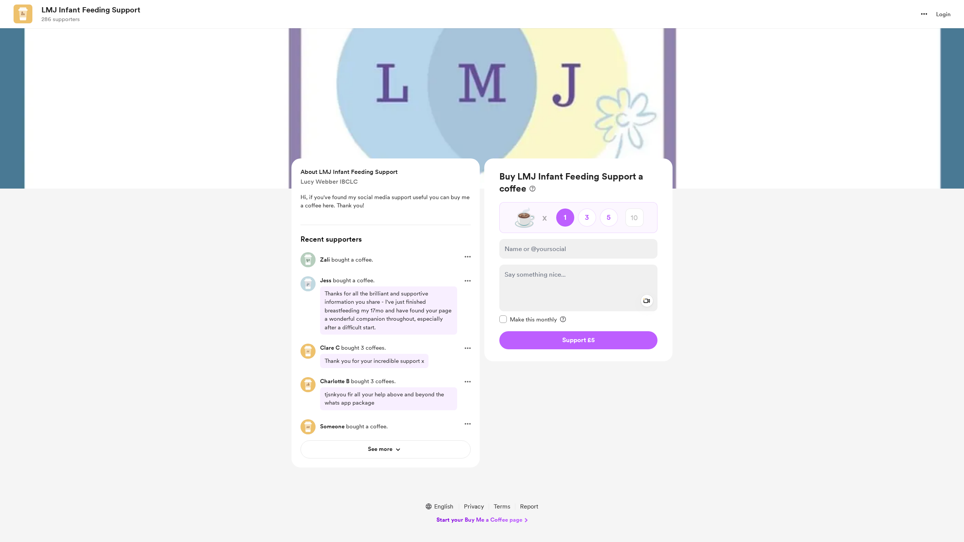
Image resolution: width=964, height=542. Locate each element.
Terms (502, 506)
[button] (924, 14)
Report (529, 506)
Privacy (474, 506)
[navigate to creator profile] (23, 14)
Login (943, 14)
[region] (578, 259)
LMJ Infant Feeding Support (90, 9)
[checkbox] (528, 319)
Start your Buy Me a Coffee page (479, 519)
